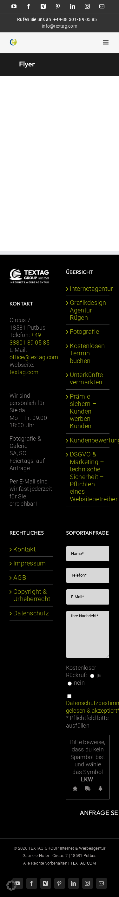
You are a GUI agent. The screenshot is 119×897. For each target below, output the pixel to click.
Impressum (29, 563)
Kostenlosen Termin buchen (87, 353)
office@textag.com (34, 357)
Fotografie (84, 331)
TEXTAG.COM (83, 863)
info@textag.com (59, 26)
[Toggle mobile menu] (106, 42)
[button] (11, 885)
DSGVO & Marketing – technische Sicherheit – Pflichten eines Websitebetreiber (88, 477)
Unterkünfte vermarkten (86, 378)
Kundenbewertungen (88, 440)
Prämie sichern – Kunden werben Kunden (83, 411)
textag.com (24, 372)
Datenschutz (31, 613)
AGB (19, 577)
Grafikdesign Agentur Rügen (88, 310)
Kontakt (24, 549)
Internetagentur (88, 288)
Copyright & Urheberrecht (31, 595)
